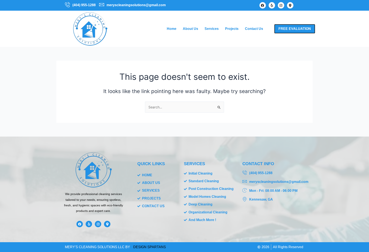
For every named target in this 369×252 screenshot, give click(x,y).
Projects (232, 29)
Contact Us (254, 29)
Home (171, 29)
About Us (190, 29)
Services (212, 29)
